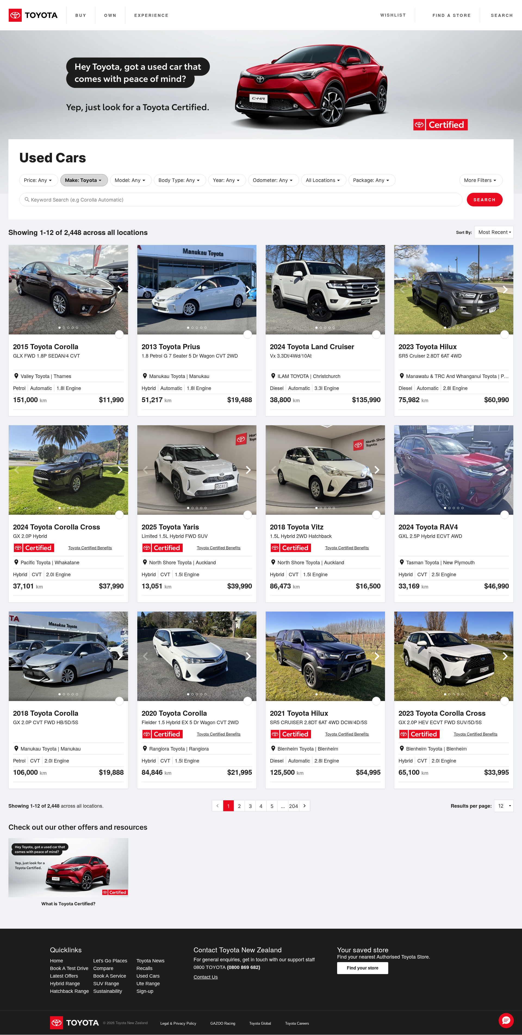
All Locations (324, 180)
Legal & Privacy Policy (178, 1023)
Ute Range (148, 983)
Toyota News (150, 960)
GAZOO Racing (222, 1023)
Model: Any (131, 180)
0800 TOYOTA (227, 967)
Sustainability (107, 991)
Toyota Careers (297, 1023)
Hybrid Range (65, 983)
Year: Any (227, 180)
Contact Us (206, 977)
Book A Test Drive (69, 968)
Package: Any (372, 180)
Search (485, 200)
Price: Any (39, 180)
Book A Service (109, 976)
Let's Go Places (110, 960)
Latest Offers (64, 976)
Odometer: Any (273, 180)
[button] (506, 1020)
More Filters (481, 180)
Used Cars (148, 976)
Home (56, 960)
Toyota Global (260, 1023)
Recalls (144, 968)
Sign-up (144, 991)
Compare (103, 968)
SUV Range (106, 983)
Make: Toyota (84, 180)
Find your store (362, 968)
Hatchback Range (69, 991)
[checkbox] (119, 334)
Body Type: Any (180, 180)
